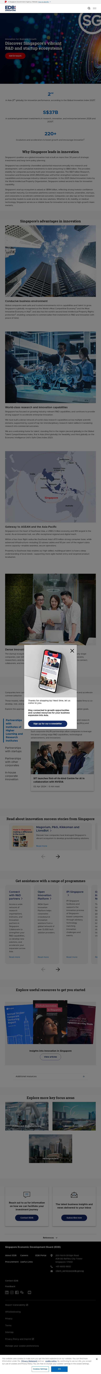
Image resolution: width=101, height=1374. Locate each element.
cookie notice (51, 1361)
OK (59, 1369)
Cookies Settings (40, 1369)
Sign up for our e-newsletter (47, 724)
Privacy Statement (29, 1361)
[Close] (97, 1359)
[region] (50, 1364)
